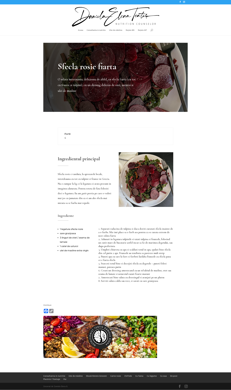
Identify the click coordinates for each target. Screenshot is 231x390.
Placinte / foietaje (51, 379)
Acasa (80, 30)
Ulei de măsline (115, 30)
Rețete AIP (142, 30)
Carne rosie (115, 376)
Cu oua (163, 376)
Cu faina (139, 376)
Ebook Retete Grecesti (96, 376)
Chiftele (128, 376)
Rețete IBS (130, 30)
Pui (64, 379)
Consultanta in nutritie (96, 30)
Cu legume (152, 376)
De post (173, 376)
